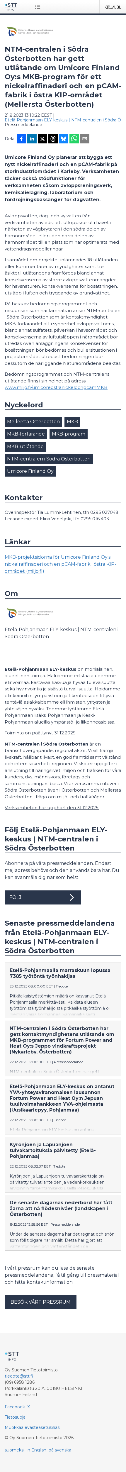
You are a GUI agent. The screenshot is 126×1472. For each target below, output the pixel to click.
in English (36, 1450)
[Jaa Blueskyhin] (63, 139)
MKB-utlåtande (25, 446)
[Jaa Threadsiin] (53, 139)
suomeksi (14, 1450)
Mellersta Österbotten (33, 421)
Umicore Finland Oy (30, 471)
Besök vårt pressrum (41, 1302)
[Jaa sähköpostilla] (84, 139)
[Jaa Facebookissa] (21, 139)
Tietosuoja (15, 1417)
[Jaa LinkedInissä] (32, 139)
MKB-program (68, 434)
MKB (72, 421)
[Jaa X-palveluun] (42, 139)
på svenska (60, 1450)
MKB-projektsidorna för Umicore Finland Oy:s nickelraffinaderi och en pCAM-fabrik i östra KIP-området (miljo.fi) (60, 564)
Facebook (15, 1407)
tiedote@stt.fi (19, 1376)
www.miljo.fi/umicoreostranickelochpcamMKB (56, 387)
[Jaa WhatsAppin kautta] (74, 139)
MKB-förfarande (26, 434)
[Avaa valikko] (38, 6)
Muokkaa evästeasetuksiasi (32, 1427)
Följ (15, 897)
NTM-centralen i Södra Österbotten (49, 459)
